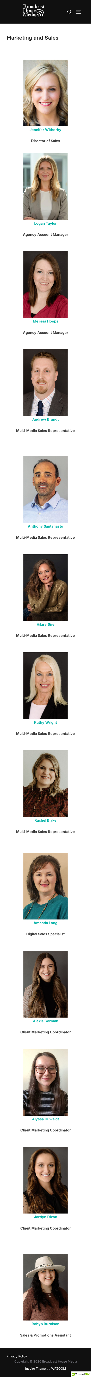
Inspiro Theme (35, 1368)
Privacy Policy (17, 1356)
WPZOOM (58, 1368)
